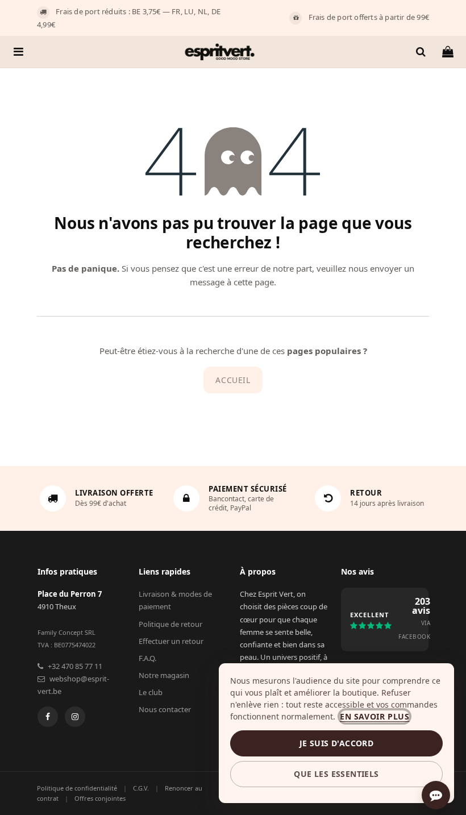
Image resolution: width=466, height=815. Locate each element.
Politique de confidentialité (77, 788)
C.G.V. (141, 788)
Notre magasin (164, 675)
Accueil (232, 380)
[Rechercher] (420, 51)
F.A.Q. (147, 658)
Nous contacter (165, 709)
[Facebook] (48, 716)
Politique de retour (170, 624)
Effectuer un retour (171, 641)
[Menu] (18, 51)
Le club (151, 692)
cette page (254, 282)
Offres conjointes (100, 798)
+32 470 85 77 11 (75, 666)
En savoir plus (374, 716)
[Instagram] (75, 716)
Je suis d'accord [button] (336, 743)
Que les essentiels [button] (336, 773)
